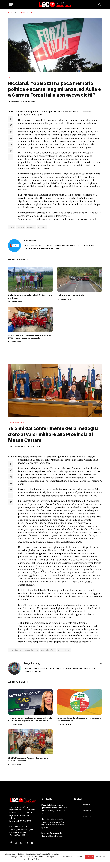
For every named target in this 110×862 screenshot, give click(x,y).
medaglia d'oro (48, 650)
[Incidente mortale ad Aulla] (79, 279)
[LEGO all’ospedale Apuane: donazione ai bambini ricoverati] (30, 742)
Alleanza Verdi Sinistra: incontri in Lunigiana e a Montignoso (79, 719)
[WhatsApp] (10, 131)
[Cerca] (99, 4)
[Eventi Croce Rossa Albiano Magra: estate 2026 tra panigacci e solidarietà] (30, 319)
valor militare (63, 650)
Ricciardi (42, 227)
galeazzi (31, 227)
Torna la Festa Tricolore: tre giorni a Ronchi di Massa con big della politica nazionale (30, 719)
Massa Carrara (16, 422)
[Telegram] (10, 144)
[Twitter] (10, 125)
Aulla (11, 77)
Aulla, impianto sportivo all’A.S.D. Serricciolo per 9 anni (30, 296)
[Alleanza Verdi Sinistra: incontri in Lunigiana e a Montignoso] (79, 702)
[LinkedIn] (10, 138)
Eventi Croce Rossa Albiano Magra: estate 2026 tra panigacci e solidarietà (29, 336)
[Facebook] (10, 119)
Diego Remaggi (15, 446)
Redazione (13, 101)
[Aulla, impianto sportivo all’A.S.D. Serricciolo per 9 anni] (30, 279)
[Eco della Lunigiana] (55, 4)
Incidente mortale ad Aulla (70, 295)
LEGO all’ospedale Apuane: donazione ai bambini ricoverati (28, 759)
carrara (20, 227)
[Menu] (11, 4)
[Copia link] (10, 150)
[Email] (10, 157)
